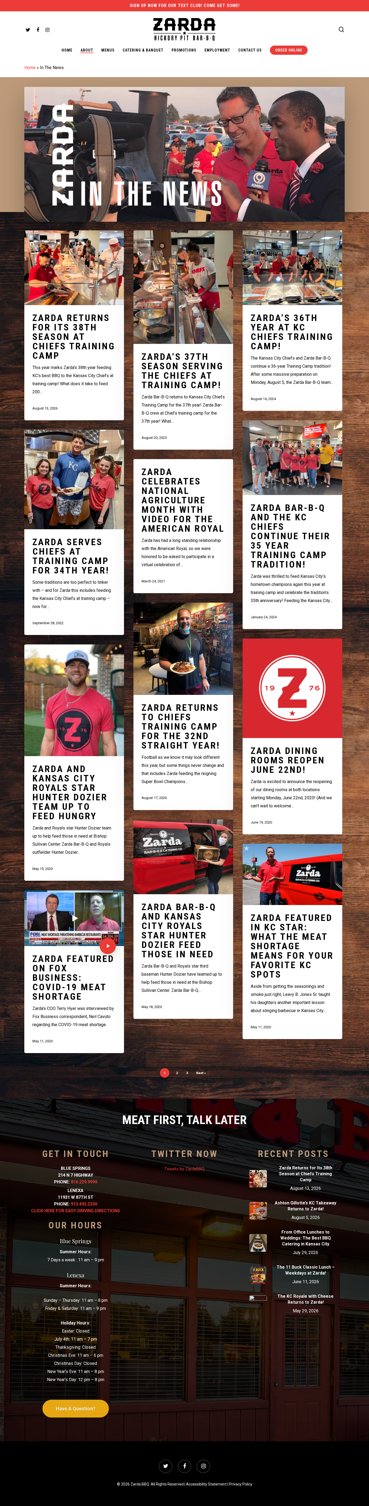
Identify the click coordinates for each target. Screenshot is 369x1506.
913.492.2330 (84, 1204)
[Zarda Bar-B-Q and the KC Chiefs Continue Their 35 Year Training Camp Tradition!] (292, 524)
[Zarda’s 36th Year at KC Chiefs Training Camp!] (292, 320)
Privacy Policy (240, 1484)
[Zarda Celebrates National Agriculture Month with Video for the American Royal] (183, 526)
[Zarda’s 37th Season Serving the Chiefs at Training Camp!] (183, 340)
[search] (341, 29)
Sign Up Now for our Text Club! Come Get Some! (185, 5)
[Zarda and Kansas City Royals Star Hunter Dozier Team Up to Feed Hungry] (74, 762)
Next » (201, 1073)
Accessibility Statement (206, 1484)
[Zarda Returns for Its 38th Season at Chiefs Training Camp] (74, 325)
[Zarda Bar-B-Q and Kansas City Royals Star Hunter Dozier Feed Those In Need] (183, 919)
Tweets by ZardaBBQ (184, 1169)
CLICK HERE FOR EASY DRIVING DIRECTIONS (75, 1210)
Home (30, 67)
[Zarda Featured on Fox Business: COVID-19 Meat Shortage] (74, 971)
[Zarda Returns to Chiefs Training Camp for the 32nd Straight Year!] (183, 706)
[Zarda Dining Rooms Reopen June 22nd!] (292, 736)
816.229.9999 (84, 1181)
